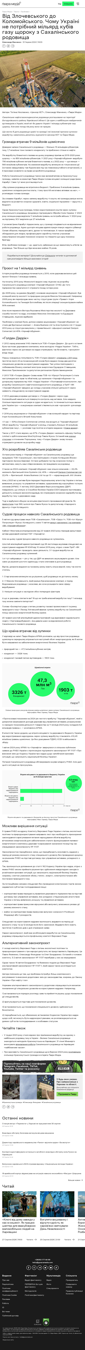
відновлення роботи (25, 1044)
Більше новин (74, 1180)
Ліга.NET (31, 293)
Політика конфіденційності (10, 1289)
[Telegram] (12, 46)
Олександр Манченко (12, 42)
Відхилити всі (45, 1337)
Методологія (30, 1291)
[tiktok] (56, 1267)
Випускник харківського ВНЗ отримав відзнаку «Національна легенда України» (37, 1164)
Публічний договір (10, 1315)
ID (3, 1307)
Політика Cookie (9, 1295)
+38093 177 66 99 (42, 1260)
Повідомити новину (71, 1285)
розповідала (75, 1052)
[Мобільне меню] (78, 4)
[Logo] (11, 4)
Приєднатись (72, 1280)
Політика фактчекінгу (34, 1295)
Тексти (16, 11)
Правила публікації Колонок (74, 1292)
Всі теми (6, 1311)
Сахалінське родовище (52, 1102)
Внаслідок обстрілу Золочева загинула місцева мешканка (28, 1133)
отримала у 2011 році (67, 358)
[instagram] (34, 1267)
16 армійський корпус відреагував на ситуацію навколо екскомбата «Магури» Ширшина (41, 1173)
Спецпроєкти (52, 1288)
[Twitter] (8, 46)
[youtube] (51, 1267)
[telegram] (40, 1267)
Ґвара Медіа (7, 11)
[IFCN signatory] (46, 1322)
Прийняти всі (28, 1337)
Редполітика (7, 1284)
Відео (48, 1280)
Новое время (70, 428)
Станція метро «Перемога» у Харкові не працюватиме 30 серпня (31, 1123)
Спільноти (50, 256)
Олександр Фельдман (32, 1102)
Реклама (6, 1299)
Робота (5, 1303)
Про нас (5, 1280)
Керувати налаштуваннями (68, 1337)
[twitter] (45, 1267)
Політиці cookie (9, 1348)
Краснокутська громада (12, 1102)
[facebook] (28, 1267)
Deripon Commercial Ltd (69, 472)
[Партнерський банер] (42, 1087)
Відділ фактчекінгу (33, 1280)
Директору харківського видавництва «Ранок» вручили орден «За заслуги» (36, 1142)
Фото (48, 1284)
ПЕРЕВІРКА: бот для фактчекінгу (33, 1285)
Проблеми (25, 11)
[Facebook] (4, 46)
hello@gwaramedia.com (42, 1262)
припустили (8, 504)
